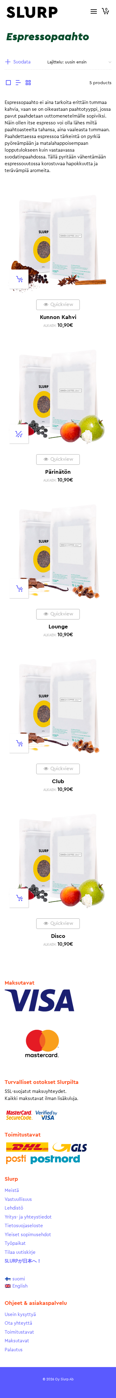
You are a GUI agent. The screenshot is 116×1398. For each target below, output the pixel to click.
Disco (58, 936)
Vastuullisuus (18, 1199)
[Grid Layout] (28, 83)
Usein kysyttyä (20, 1314)
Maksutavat (17, 1341)
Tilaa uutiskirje (20, 1252)
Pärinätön (58, 472)
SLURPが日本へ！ (23, 1261)
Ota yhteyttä (18, 1323)
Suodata (22, 62)
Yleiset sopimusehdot (28, 1234)
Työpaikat (15, 1243)
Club (58, 781)
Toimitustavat (19, 1332)
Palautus (14, 1350)
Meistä (12, 1190)
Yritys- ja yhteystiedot (28, 1217)
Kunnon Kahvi (58, 317)
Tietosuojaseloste (24, 1225)
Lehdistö (14, 1208)
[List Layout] (18, 83)
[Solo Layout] (8, 83)
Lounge (58, 626)
